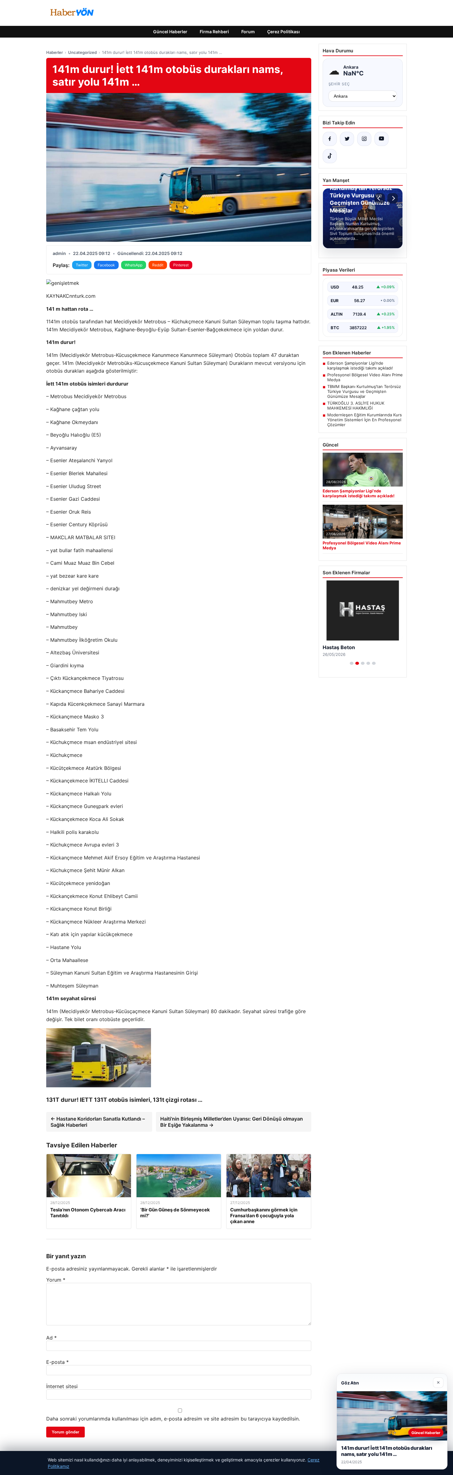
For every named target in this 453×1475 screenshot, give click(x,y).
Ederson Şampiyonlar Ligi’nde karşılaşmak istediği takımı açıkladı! (360, 365)
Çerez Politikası (283, 31)
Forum (248, 31)
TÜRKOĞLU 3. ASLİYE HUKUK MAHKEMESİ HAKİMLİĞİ (355, 405)
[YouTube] (381, 139)
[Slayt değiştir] (351, 663)
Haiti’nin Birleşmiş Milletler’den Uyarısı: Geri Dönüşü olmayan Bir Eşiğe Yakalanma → (231, 1122)
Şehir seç (339, 84)
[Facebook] (330, 139)
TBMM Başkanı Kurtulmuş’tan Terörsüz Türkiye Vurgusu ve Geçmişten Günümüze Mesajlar (364, 391)
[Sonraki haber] (392, 198)
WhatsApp (133, 265)
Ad (51, 1338)
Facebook (106, 265)
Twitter (82, 265)
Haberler (54, 52)
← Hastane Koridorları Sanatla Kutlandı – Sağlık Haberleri (98, 1122)
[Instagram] (364, 139)
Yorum (55, 1280)
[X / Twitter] (347, 139)
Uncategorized (82, 52)
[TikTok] (330, 156)
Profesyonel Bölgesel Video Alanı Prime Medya (365, 377)
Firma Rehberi (214, 31)
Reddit (157, 265)
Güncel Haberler (170, 31)
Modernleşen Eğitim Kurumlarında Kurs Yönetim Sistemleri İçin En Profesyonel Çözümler (364, 419)
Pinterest (181, 265)
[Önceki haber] (379, 198)
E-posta (57, 1362)
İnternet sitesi (62, 1386)
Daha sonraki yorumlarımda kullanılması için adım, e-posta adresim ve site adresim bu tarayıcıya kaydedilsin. (173, 1419)
